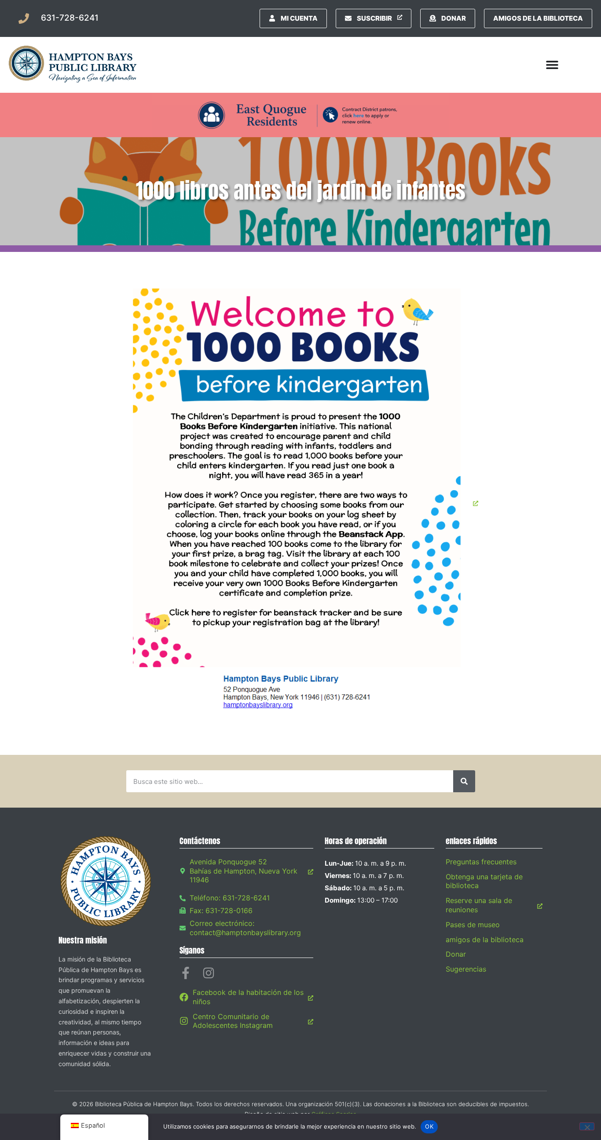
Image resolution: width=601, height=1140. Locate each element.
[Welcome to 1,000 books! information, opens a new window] (300, 503)
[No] (586, 1126)
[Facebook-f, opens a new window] (186, 973)
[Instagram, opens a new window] (208, 973)
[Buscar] (464, 781)
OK (429, 1126)
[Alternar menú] (552, 64)
